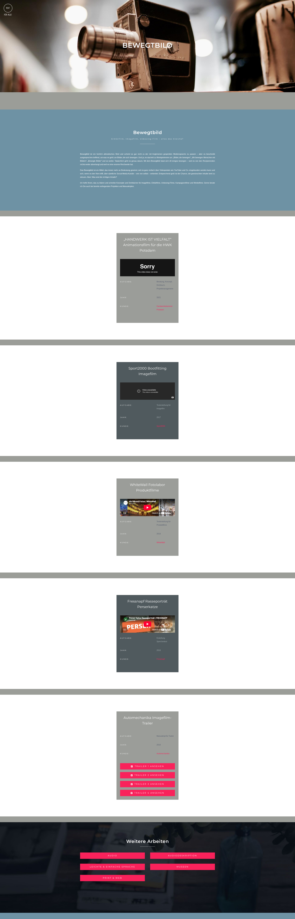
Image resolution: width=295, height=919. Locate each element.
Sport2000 (161, 426)
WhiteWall (161, 542)
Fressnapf (161, 659)
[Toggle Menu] (290, 10)
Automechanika (163, 754)
